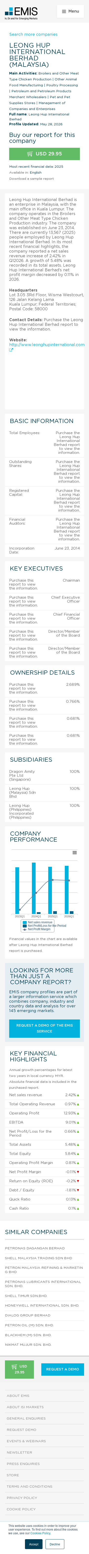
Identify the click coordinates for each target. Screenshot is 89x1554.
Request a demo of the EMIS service (44, 1028)
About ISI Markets (25, 1407)
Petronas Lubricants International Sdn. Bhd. (43, 1284)
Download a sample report (31, 179)
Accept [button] (33, 1544)
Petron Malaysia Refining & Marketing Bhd (44, 1270)
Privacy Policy (22, 1498)
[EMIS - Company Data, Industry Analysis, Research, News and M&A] (21, 13)
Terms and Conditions (29, 1486)
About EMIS (18, 1396)
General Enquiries (26, 1418)
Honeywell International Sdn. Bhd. (42, 1305)
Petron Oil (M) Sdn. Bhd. (29, 1325)
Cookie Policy (21, 1509)
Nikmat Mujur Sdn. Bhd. (28, 1345)
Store (13, 1475)
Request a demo (62, 1369)
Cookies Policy (40, 1533)
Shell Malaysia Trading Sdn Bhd (38, 1258)
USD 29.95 (48, 153)
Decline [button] (55, 1544)
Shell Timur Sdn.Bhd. (26, 1296)
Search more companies (33, 35)
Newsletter (19, 1452)
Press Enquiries (23, 1464)
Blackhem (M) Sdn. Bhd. (28, 1335)
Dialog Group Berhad (27, 1315)
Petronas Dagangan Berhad (35, 1248)
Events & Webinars (26, 1441)
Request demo (21, 1430)
